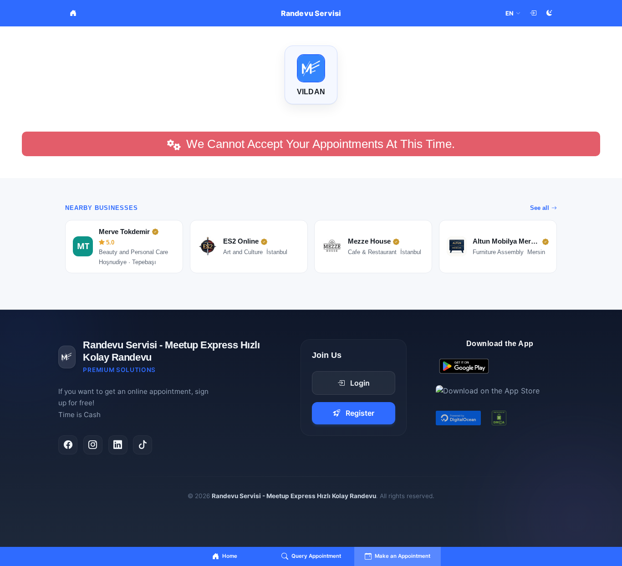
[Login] (532, 13)
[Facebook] (67, 444)
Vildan (311, 92)
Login (360, 383)
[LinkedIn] (117, 444)
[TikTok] (142, 444)
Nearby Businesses (101, 207)
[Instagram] (92, 444)
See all (539, 207)
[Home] (73, 13)
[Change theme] (549, 13)
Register (360, 413)
